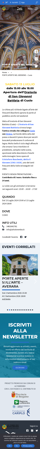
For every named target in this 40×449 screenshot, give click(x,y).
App (23, 2)
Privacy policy (28, 446)
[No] (37, 441)
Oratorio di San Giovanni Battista (22, 96)
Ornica (9, 134)
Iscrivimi (20, 368)
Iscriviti (15, 2)
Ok (10, 446)
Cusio (32, 130)
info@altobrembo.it (15, 229)
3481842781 (11, 226)
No (17, 446)
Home (4, 72)
